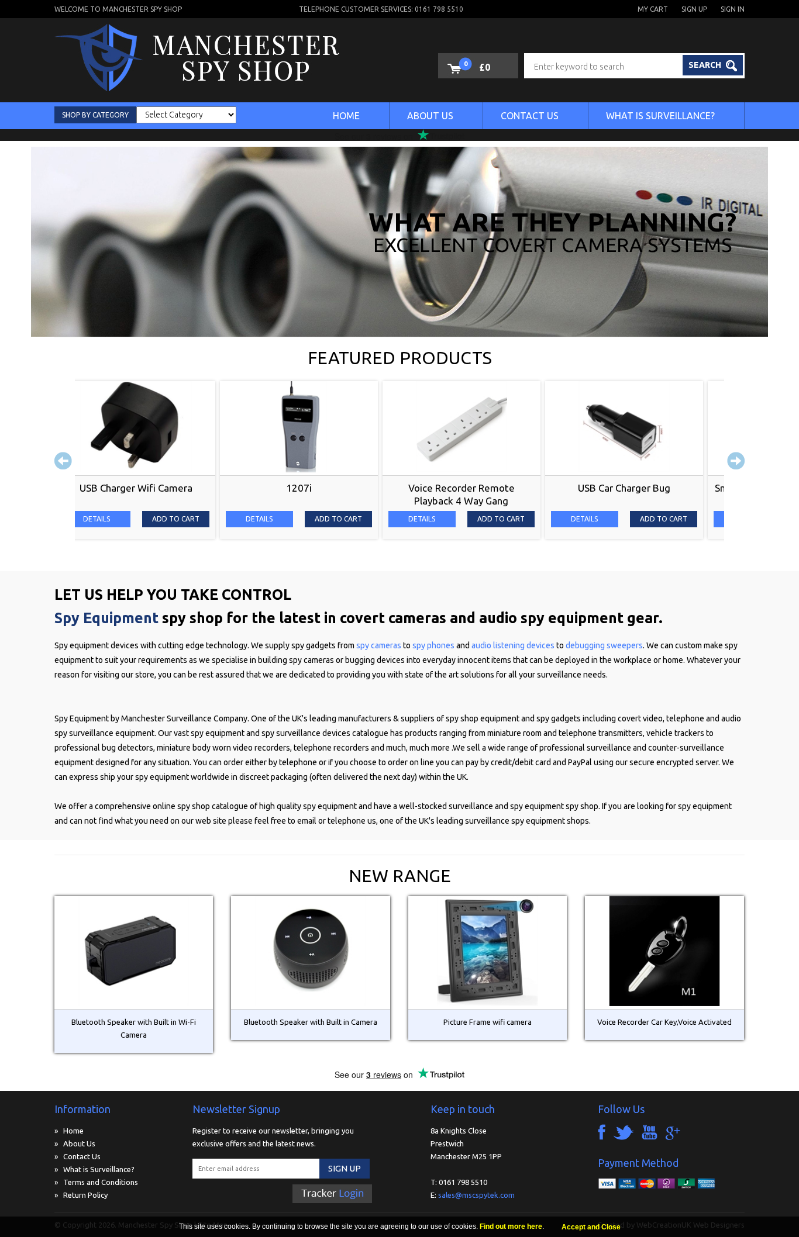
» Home (69, 1131)
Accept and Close (591, 1227)
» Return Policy (81, 1195)
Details (117, 519)
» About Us (74, 1143)
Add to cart (195, 519)
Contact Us (530, 115)
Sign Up (694, 9)
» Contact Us (77, 1156)
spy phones (433, 645)
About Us (430, 115)
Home (346, 115)
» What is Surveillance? (94, 1169)
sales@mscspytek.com (476, 1195)
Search (705, 65)
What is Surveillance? (660, 115)
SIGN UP (344, 1168)
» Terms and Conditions (96, 1182)
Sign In (733, 9)
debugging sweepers (604, 645)
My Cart (653, 9)
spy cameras (379, 645)
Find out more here (511, 1226)
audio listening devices (513, 645)
